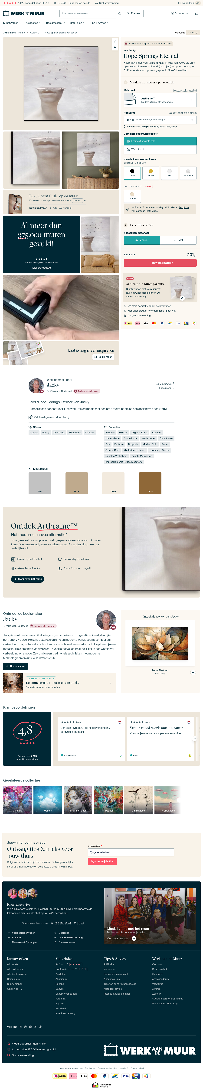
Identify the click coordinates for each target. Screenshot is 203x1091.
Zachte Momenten (142, 456)
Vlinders (110, 432)
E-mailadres (95, 846)
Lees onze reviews (41, 267)
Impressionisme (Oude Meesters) (123, 462)
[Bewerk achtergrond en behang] (115, 47)
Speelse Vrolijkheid (116, 456)
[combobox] (88, 13)
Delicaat (89, 432)
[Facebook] (30, 1027)
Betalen (16, 937)
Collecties (32, 23)
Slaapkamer (166, 438)
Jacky (132, 50)
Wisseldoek (138, 149)
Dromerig (59, 432)
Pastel (164, 444)
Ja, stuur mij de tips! (102, 861)
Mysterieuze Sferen (134, 450)
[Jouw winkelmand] (196, 13)
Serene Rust (112, 450)
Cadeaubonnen (67, 942)
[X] (35, 1027)
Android (67, 208)
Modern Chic (150, 444)
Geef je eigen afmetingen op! (152, 126)
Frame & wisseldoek (143, 141)
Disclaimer (90, 1068)
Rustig (45, 432)
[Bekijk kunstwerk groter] (115, 41)
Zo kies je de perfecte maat (183, 112)
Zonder (144, 240)
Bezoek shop (164, 383)
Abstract (156, 432)
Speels (34, 432)
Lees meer (165, 388)
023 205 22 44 (63, 923)
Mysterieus (75, 432)
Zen (107, 444)
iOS (55, 208)
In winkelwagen (162, 263)
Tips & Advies (98, 23)
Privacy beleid (137, 1068)
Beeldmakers (54, 23)
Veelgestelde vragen (23, 932)
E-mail (80, 923)
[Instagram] (20, 1027)
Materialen (76, 23)
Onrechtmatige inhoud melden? (113, 1068)
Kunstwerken (10, 23)
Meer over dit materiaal (185, 90)
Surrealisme (130, 438)
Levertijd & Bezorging (71, 937)
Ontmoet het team (118, 938)
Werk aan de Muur (167, 959)
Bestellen (64, 932)
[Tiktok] (40, 1027)
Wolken (123, 432)
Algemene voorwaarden (71, 1068)
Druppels (133, 444)
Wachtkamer (148, 438)
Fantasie (119, 444)
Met (180, 240)
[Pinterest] (25, 1027)
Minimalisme (112, 438)
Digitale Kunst (140, 432)
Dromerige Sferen (160, 450)
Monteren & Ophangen (24, 942)
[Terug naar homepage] (23, 13)
